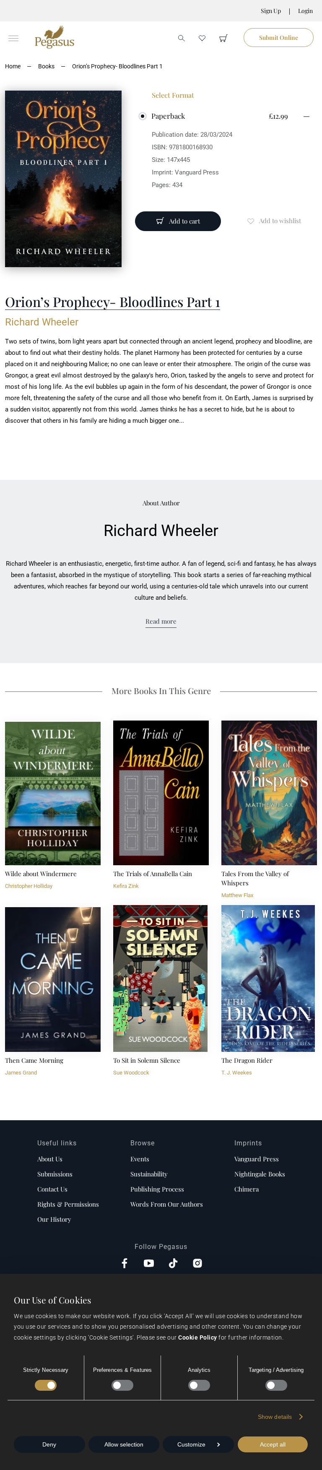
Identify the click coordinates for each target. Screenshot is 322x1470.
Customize (191, 1444)
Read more (161, 621)
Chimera (246, 1189)
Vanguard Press (256, 1159)
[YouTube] (149, 1264)
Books (46, 66)
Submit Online (278, 38)
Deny (49, 1444)
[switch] (122, 1385)
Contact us (52, 1189)
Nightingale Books (259, 1174)
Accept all (273, 1444)
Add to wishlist (280, 220)
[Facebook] (124, 1264)
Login (305, 11)
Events (139, 1159)
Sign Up (271, 11)
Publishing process (157, 1189)
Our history (54, 1219)
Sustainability (149, 1174)
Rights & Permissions (68, 1204)
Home (13, 66)
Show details (275, 1416)
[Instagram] (197, 1264)
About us (49, 1159)
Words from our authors (166, 1204)
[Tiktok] (173, 1264)
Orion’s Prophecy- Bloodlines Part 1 (117, 66)
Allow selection (123, 1444)
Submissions (55, 1174)
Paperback (168, 115)
